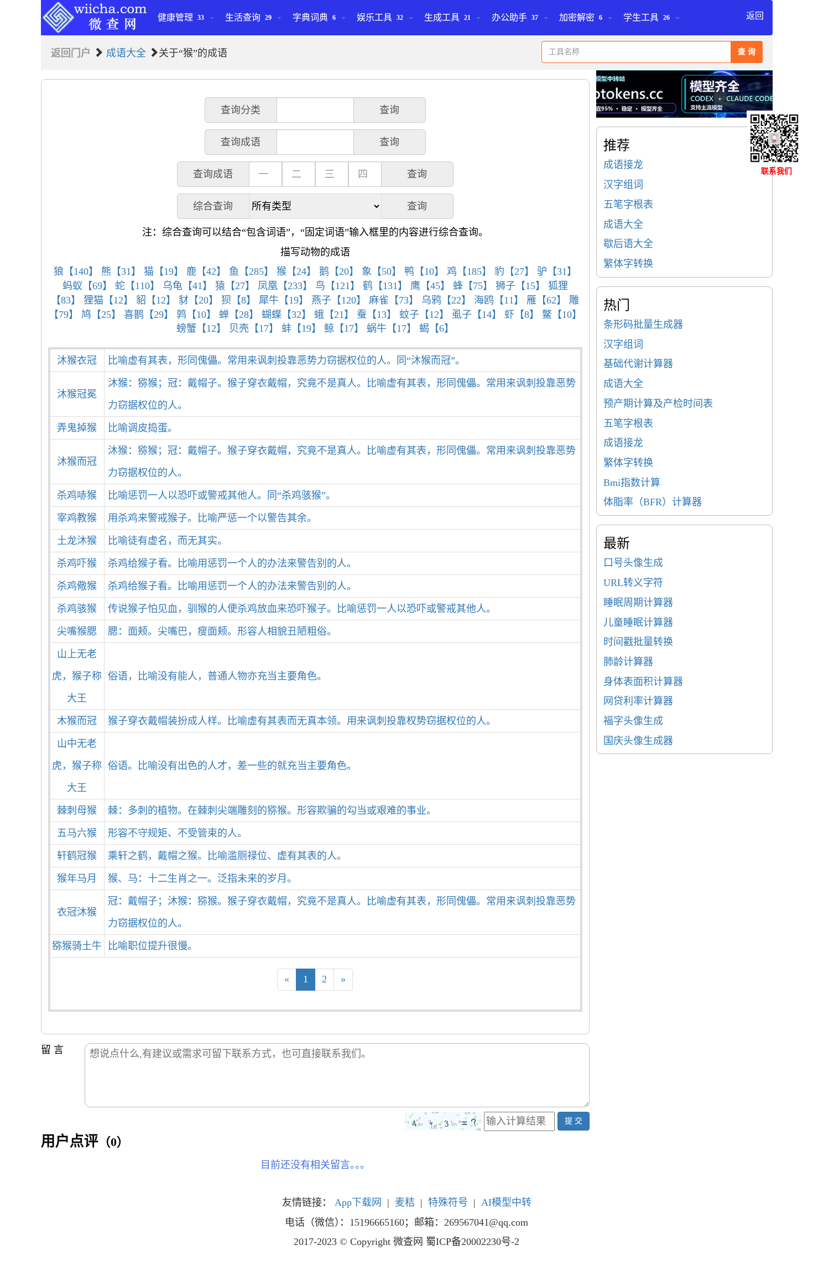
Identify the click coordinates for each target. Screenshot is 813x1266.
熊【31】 (121, 271)
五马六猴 (77, 833)
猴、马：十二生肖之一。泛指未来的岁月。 (202, 878)
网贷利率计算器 (638, 701)
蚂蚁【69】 (87, 285)
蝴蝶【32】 (286, 314)
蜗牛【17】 (391, 328)
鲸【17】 (344, 328)
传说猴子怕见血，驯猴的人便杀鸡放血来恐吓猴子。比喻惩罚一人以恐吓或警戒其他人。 (302, 608)
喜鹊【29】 (149, 314)
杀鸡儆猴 (77, 586)
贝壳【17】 (254, 328)
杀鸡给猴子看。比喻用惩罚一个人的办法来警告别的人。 (232, 563)
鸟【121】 (337, 285)
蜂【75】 (473, 285)
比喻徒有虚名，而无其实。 (167, 540)
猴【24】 (296, 271)
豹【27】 (514, 271)
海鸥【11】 (499, 300)
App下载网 (358, 1202)
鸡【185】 (469, 271)
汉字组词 (623, 184)
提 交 (573, 1121)
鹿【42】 (206, 271)
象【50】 (382, 271)
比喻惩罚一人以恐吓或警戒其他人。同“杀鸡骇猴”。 (222, 495)
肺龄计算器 (628, 661)
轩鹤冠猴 (77, 855)
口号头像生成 (633, 562)
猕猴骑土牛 (77, 945)
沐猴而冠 (77, 461)
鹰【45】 (430, 285)
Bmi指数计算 (631, 482)
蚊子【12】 (424, 314)
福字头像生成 (633, 720)
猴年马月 (77, 878)
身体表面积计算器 (643, 681)
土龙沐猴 (77, 540)
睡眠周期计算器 (638, 602)
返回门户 (71, 53)
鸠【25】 (101, 314)
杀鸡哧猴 (77, 495)
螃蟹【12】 (201, 328)
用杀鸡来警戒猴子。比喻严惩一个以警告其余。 (212, 518)
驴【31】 (557, 271)
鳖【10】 (562, 314)
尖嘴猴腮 (77, 631)
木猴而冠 (77, 720)
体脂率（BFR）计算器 (652, 502)
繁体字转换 (628, 263)
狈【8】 (238, 300)
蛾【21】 (334, 314)
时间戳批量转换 (638, 641)
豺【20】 (198, 300)
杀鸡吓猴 (77, 563)
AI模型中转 (506, 1202)
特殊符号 (448, 1202)
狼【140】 (76, 271)
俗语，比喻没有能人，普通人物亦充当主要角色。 (217, 676)
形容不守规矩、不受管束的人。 (177, 833)
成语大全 (126, 53)
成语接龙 (623, 164)
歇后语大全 (628, 243)
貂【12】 (156, 300)
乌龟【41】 (187, 285)
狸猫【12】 (108, 300)
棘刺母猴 (77, 810)
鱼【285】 (251, 271)
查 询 (746, 52)
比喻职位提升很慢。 (152, 945)
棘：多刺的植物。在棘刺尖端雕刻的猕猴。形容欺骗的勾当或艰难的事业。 (272, 810)
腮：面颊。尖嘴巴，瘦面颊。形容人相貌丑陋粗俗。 (222, 631)
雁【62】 (546, 300)
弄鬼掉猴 (77, 427)
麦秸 (405, 1202)
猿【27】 (235, 285)
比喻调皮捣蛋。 (143, 427)
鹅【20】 (339, 271)
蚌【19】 (301, 328)
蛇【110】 (137, 285)
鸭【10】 (424, 271)
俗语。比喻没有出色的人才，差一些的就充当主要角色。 (232, 765)
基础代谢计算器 (638, 363)
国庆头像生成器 (638, 740)
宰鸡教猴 (77, 518)
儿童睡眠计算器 (638, 622)
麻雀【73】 (394, 300)
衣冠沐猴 (77, 912)
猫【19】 (164, 271)
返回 (755, 15)
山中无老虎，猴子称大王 (77, 765)
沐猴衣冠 (77, 360)
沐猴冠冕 (77, 394)
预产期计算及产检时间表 (658, 403)
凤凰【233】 (285, 285)
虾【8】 (521, 314)
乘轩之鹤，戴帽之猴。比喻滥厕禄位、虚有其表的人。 (227, 855)
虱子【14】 (477, 314)
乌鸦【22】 (446, 300)
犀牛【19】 (284, 300)
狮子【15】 (520, 285)
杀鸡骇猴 (77, 608)
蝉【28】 (239, 314)
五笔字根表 (628, 204)
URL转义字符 (633, 582)
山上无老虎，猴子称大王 (77, 676)
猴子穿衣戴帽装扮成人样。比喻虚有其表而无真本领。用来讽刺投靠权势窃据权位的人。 (302, 720)
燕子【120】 (338, 300)
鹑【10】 (196, 314)
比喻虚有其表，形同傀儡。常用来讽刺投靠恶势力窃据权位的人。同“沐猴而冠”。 (286, 360)
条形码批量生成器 (643, 324)
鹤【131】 (385, 285)
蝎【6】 (436, 328)
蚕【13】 (377, 314)
